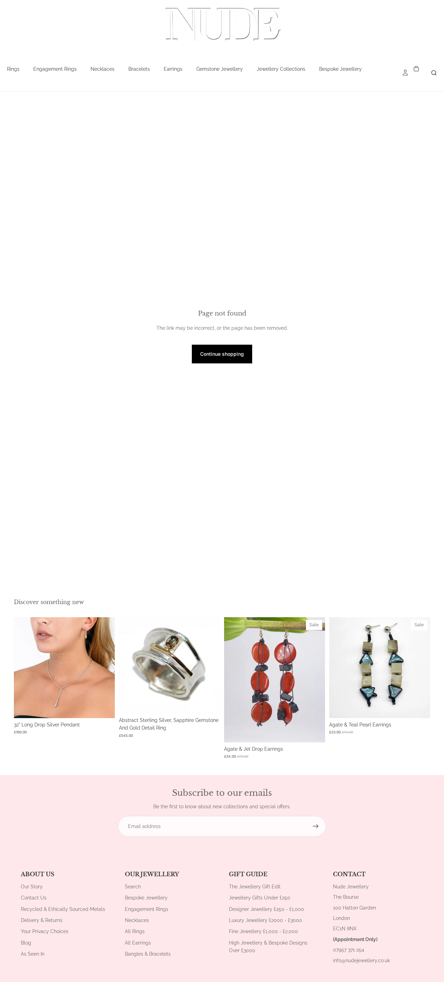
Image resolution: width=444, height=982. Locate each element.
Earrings (173, 69)
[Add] (104, 707)
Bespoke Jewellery (340, 69)
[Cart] (416, 69)
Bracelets (139, 69)
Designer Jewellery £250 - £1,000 (266, 909)
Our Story (32, 886)
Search (133, 886)
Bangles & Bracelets (148, 954)
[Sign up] (315, 826)
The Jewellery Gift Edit (255, 886)
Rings (13, 69)
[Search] (434, 73)
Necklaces (102, 69)
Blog (26, 943)
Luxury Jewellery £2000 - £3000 (265, 920)
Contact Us (33, 898)
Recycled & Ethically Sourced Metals (63, 909)
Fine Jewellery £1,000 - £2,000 (263, 931)
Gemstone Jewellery (219, 69)
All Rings (135, 931)
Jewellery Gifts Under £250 (259, 898)
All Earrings (138, 943)
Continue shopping (222, 354)
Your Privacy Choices (44, 931)
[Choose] (209, 703)
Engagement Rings (55, 69)
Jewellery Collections (281, 69)
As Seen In (32, 954)
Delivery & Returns (41, 920)
